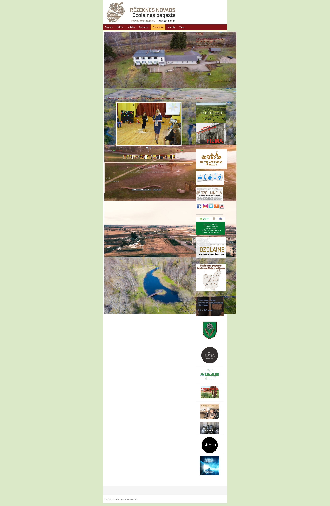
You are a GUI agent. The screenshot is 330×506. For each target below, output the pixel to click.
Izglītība (131, 27)
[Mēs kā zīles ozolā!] (211, 112)
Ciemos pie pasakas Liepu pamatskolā (159, 98)
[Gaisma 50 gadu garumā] (211, 133)
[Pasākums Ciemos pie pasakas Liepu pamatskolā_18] (156, 156)
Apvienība (143, 27)
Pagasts (109, 27)
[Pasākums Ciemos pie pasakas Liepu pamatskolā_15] (136, 156)
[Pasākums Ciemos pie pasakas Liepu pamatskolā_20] (169, 156)
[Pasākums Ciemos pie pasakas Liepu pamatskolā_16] (143, 156)
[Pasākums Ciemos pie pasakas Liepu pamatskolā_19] (162, 156)
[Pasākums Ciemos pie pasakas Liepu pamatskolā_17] (149, 156)
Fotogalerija (157, 27)
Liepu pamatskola (122, 98)
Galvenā (111, 98)
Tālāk (178, 150)
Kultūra (120, 27)
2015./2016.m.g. (137, 98)
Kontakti (171, 27)
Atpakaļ (119, 150)
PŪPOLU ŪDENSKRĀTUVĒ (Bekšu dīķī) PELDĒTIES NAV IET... (209, 40)
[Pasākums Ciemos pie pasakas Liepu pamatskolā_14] (130, 156)
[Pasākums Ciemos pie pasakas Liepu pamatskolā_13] (123, 156)
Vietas (182, 27)
